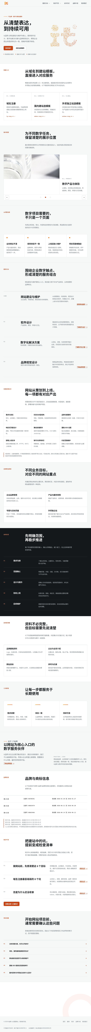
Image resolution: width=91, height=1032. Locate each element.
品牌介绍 (75, 3)
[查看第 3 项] (50, 197)
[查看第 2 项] (45, 197)
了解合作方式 (81, 1006)
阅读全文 (82, 868)
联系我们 (84, 3)
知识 (72, 1021)
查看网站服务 (81, 304)
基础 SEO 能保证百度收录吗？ (19, 965)
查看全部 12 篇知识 (11, 904)
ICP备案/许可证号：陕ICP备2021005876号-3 (15, 1028)
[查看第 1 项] (41, 197)
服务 (68, 1021)
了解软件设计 (81, 327)
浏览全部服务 (20, 48)
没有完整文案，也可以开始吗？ (19, 944)
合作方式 (66, 3)
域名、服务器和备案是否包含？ (19, 951)
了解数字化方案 (80, 347)
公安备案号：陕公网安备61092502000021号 (40, 1028)
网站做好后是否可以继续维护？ (19, 958)
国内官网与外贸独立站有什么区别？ (20, 973)
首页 (64, 1021)
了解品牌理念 (8, 763)
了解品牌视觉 (81, 367)
